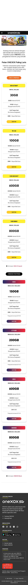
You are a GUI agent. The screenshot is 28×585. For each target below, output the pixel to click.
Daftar (14, 121)
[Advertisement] (14, 15)
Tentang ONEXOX (9, 516)
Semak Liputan (8, 543)
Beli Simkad (9, 578)
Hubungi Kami (8, 518)
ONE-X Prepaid (18, 266)
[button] (11, 44)
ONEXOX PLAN (9, 581)
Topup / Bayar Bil (19, 578)
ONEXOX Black (18, 476)
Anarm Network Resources (20, 581)
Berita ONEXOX (8, 545)
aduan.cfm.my (14, 572)
